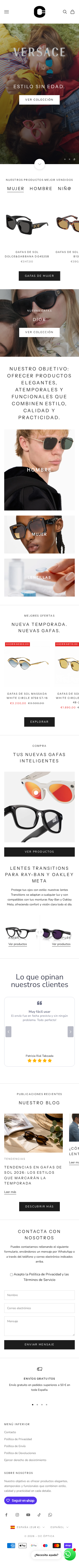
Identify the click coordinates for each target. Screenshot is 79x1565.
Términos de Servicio (39, 1279)
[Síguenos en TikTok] (39, 1515)
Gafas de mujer (39, 276)
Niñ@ (65, 188)
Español (57, 1527)
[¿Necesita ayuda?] (69, 1554)
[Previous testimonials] (8, 1031)
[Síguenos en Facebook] (6, 1515)
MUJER (16, 188)
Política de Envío (15, 1446)
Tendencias (14, 1158)
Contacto (10, 1432)
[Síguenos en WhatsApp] (50, 1515)
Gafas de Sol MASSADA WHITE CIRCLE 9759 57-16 (27, 695)
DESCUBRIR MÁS (39, 1207)
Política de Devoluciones (20, 1453)
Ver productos (39, 852)
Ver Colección (39, 100)
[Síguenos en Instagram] (17, 1515)
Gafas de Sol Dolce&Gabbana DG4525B (27, 254)
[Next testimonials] (71, 1031)
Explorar (39, 722)
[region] (39, 94)
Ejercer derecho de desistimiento (25, 1460)
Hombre (41, 188)
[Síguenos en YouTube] (28, 1515)
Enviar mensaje (40, 1344)
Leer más (10, 1192)
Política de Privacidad (45, 1274)
